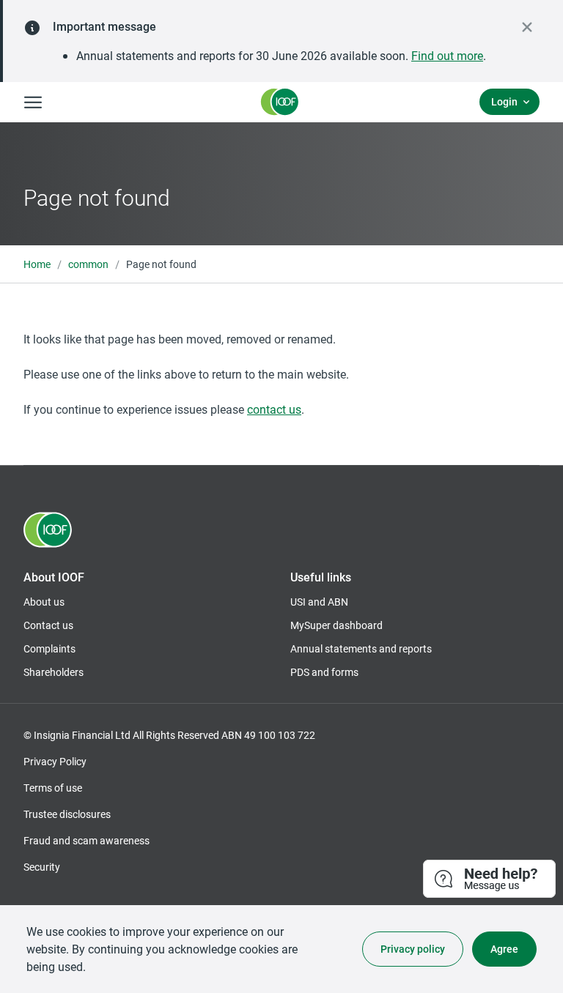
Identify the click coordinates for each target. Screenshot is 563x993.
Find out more (447, 55)
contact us (274, 409)
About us (44, 602)
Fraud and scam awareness (86, 840)
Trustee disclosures (67, 814)
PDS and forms (324, 672)
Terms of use (52, 788)
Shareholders (53, 672)
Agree (504, 949)
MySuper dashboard (336, 625)
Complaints (49, 648)
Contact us (48, 625)
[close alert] (527, 27)
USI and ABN (319, 602)
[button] (490, 879)
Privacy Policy (55, 761)
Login (504, 101)
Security (41, 867)
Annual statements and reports (361, 648)
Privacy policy (412, 949)
